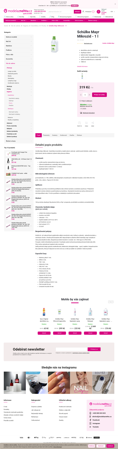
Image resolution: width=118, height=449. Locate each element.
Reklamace (34, 417)
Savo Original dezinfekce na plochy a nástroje (44, 320)
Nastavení (100, 446)
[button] (44, 331)
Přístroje (9, 68)
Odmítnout (91, 446)
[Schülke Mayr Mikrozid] (82, 76)
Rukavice (10, 117)
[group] (44, 323)
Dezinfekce (11, 95)
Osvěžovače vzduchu (13, 83)
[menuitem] (11, 20)
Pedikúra (9, 50)
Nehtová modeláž (11, 37)
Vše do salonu (10, 63)
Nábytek (9, 128)
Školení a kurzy (11, 141)
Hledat (77, 11)
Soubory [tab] (54, 135)
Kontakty (6, 409)
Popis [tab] (38, 135)
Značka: (108, 43)
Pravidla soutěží (8, 420)
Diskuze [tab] (79, 135)
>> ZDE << (74, 5)
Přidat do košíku (99, 94)
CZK (112, 11)
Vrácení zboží (63, 417)
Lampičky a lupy (12, 80)
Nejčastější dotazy (37, 413)
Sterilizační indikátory (14, 114)
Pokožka (11, 105)
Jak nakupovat (35, 410)
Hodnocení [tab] (63, 135)
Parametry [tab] (46, 135)
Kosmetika (9, 59)
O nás (5, 406)
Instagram (96, 423)
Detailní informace (82, 66)
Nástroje (9, 86)
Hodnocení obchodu (65, 406)
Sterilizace (10, 108)
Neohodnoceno (88, 43)
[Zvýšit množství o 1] (89, 95)
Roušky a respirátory (13, 119)
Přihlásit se (94, 349)
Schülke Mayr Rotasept (90, 320)
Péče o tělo (9, 54)
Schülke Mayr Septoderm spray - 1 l (106, 320)
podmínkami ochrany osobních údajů (81, 353)
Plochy (10, 103)
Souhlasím (110, 446)
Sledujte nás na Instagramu (59, 367)
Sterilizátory (11, 78)
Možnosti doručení (89, 113)
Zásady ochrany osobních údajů (13, 415)
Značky (61, 420)
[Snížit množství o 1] (81, 95)
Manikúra (9, 46)
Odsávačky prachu (13, 73)
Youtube (96, 427)
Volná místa (7, 418)
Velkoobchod (35, 420)
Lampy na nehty (12, 71)
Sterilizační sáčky (13, 112)
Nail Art (8, 41)
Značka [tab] (72, 135)
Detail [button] (44, 333)
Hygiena (9, 91)
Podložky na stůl (12, 134)
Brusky (10, 76)
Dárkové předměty (12, 131)
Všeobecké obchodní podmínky (13, 412)
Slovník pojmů (63, 413)
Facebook (96, 420)
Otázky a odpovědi (64, 410)
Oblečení (9, 123)
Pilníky (9, 89)
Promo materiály (12, 126)
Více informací (57, 447)
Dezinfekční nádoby (14, 98)
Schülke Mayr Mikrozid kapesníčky (59, 320)
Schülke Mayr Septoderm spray (75, 320)
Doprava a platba (36, 406)
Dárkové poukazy (12, 136)
